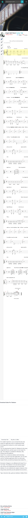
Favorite (25, 35)
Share (20, 35)
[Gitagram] (2, 2)
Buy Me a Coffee (15, 439)
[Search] (22, 1)
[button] (26, 2)
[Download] (23, 516)
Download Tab (4, 439)
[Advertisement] (14, 18)
